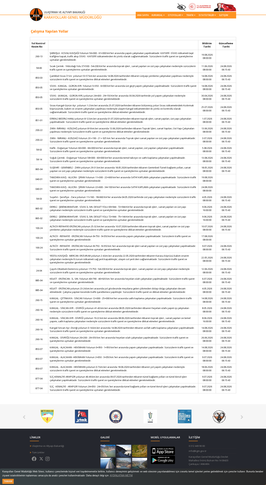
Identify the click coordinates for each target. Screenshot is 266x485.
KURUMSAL (157, 15)
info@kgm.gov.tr (197, 451)
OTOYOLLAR (174, 15)
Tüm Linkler (38, 452)
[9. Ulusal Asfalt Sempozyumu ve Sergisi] (219, 416)
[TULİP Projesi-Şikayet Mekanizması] (116, 416)
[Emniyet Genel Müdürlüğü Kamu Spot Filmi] (81, 416)
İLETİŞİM (223, 15)
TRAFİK (189, 15)
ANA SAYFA (143, 15)
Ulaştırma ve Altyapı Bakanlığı (48, 446)
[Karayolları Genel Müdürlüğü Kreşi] (184, 416)
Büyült (107, 451)
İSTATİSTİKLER (206, 15)
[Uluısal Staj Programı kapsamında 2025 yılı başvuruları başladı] (150, 416)
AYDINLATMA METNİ (121, 475)
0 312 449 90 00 (197, 446)
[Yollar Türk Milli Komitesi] (47, 416)
